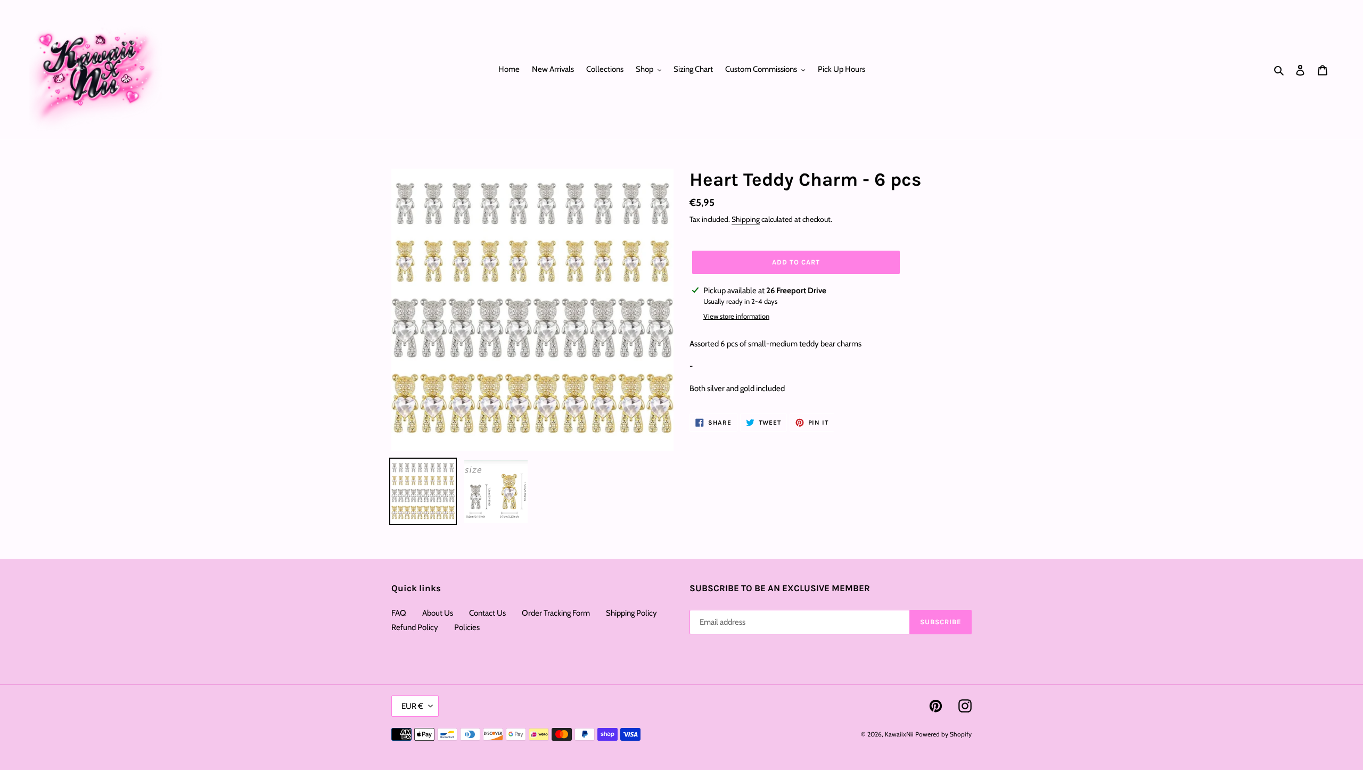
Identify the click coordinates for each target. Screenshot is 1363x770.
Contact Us (487, 613)
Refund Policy (414, 627)
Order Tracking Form (556, 613)
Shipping (746, 219)
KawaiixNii (899, 734)
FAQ (398, 613)
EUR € (412, 706)
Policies (467, 627)
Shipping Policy (631, 613)
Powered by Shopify (943, 734)
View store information (736, 316)
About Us (437, 613)
